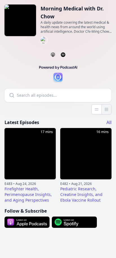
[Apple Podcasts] (52, 54)
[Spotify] (63, 54)
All (108, 122)
